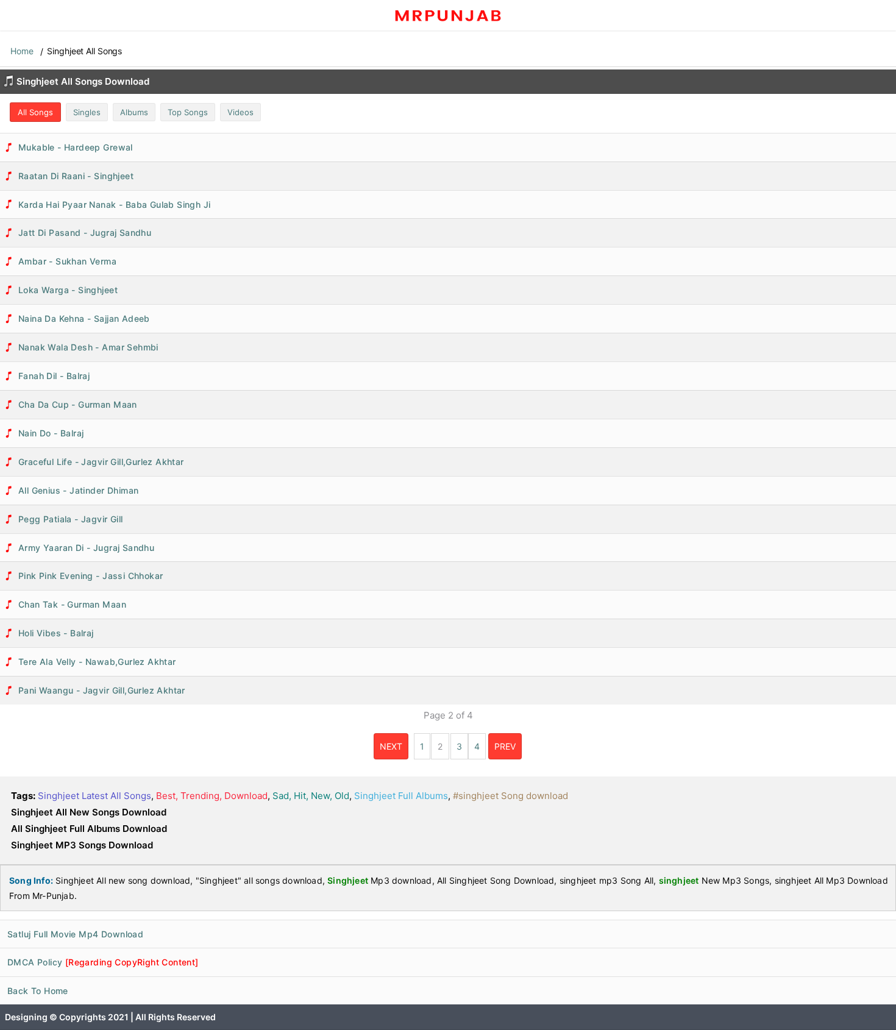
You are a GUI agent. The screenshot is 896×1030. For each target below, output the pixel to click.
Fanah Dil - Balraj (54, 376)
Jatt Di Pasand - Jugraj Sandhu (84, 232)
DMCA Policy (103, 962)
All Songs (35, 112)
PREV (505, 746)
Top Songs (188, 112)
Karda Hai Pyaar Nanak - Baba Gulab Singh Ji (114, 204)
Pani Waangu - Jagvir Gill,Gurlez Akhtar (101, 690)
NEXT (391, 746)
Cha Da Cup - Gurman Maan (77, 404)
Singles (87, 112)
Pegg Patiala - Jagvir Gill (70, 519)
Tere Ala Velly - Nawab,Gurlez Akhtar (97, 661)
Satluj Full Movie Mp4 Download (75, 934)
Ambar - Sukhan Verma (67, 261)
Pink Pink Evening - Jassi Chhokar (90, 575)
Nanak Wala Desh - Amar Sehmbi (88, 347)
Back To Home (37, 991)
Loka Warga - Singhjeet (68, 290)
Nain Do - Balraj (51, 433)
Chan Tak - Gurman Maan (72, 604)
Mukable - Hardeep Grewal (75, 147)
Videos (240, 112)
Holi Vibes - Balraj (56, 633)
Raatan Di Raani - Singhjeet (75, 176)
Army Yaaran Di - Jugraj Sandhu (86, 547)
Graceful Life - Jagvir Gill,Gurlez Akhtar (101, 461)
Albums (134, 112)
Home (22, 51)
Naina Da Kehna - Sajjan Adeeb (84, 318)
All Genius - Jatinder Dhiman (78, 490)
